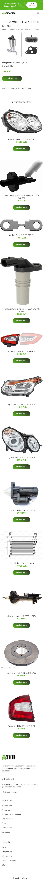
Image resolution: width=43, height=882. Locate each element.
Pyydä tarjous (32, 5)
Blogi (4, 847)
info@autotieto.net (9, 792)
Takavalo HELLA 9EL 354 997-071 (22, 351)
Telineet (5, 823)
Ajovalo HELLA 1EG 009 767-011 (21, 404)
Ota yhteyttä (7, 852)
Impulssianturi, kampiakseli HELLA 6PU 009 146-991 (21, 310)
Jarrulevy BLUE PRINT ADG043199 (21, 673)
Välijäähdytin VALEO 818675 (21, 563)
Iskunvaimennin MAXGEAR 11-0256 (21, 616)
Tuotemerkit (17, 62)
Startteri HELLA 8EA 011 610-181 (21, 510)
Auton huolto (7, 806)
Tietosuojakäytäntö (10, 860)
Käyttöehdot (7, 856)
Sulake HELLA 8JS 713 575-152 (21, 235)
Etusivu (5, 29)
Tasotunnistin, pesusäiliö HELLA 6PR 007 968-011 (21, 196)
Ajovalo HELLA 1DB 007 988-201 (21, 139)
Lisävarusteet (7, 819)
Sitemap (5, 865)
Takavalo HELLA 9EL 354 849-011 (21, 726)
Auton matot (7, 810)
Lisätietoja (12, 78)
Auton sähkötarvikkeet (11, 814)
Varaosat (6, 832)
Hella (25, 62)
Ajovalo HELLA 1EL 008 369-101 (21, 457)
